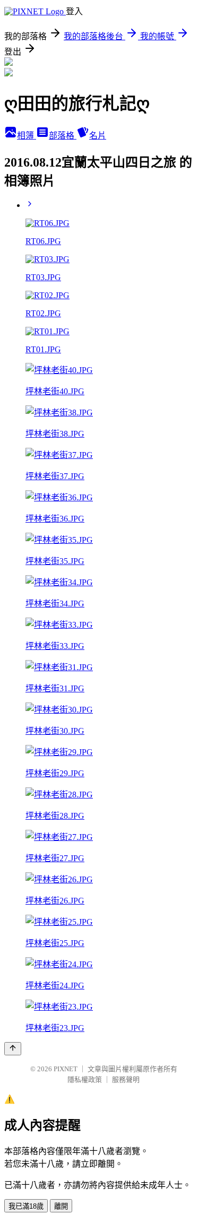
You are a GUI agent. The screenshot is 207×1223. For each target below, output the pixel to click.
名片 (97, 135)
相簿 (26, 135)
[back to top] (12, 1048)
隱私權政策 (84, 1079)
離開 (61, 1206)
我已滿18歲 (26, 1206)
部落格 (62, 135)
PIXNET (65, 1069)
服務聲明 (126, 1079)
